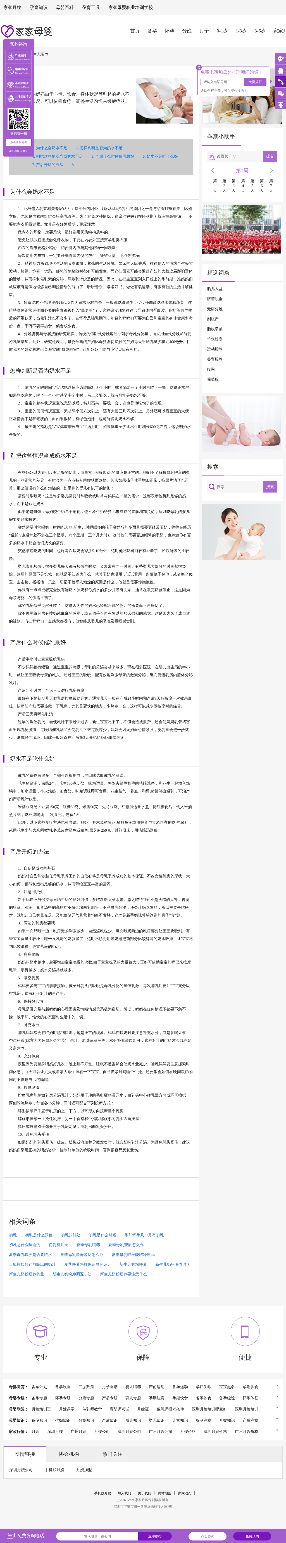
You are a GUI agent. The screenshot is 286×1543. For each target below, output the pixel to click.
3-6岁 (260, 31)
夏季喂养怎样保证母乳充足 (87, 1265)
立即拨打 (155, 1536)
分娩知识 (86, 1421)
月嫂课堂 (67, 1409)
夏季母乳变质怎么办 (126, 1245)
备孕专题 (39, 1398)
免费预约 (252, 1536)
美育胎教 (215, 360)
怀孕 (169, 31)
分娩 (187, 31)
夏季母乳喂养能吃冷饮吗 (133, 1255)
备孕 (152, 31)
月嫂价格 (188, 1432)
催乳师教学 (92, 1409)
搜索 (270, 487)
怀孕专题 (63, 1398)
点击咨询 (207, 1536)
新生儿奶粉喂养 (133, 1265)
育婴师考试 (119, 1409)
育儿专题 (133, 1398)
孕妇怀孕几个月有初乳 (144, 1235)
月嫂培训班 (41, 1409)
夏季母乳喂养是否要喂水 (30, 1255)
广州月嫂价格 (246, 1432)
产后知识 (110, 1421)
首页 (135, 31)
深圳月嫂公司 (129, 1432)
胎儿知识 (133, 1421)
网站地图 (164, 1493)
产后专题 (110, 1398)
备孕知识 (39, 1421)
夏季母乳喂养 (88, 1245)
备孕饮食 (63, 1387)
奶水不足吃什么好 (162, 157)
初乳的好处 (70, 1235)
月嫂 (35, 1432)
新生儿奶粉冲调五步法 (72, 1274)
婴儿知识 (157, 1421)
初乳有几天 (58, 1245)
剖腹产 (213, 319)
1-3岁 (241, 31)
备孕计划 (39, 1387)
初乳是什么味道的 (24, 1245)
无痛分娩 (215, 309)
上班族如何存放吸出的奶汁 (32, 1265)
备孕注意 (203, 1421)
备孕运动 (180, 1387)
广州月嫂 (78, 1432)
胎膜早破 (215, 329)
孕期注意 (157, 1398)
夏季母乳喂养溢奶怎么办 (81, 1255)
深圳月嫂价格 (215, 1432)
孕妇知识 (63, 1421)
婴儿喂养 (133, 1387)
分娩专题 (86, 1398)
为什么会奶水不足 (51, 148)
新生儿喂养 (39, 55)
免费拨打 (255, 82)
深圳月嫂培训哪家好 (209, 1409)
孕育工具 (91, 7)
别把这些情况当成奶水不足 (59, 157)
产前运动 (157, 1387)
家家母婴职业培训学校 (130, 7)
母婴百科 (65, 7)
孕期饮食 (250, 1387)
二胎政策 (86, 1387)
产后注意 (250, 1421)
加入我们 (124, 1493)
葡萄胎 (213, 380)
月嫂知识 (227, 1421)
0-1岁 (222, 31)
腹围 (211, 370)
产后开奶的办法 (49, 165)
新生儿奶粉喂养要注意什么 (123, 1274)
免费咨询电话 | (33, 1535)
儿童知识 (180, 1421)
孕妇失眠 (203, 1387)
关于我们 (144, 1493)
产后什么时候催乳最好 (114, 157)
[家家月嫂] (280, 70)
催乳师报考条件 (170, 1409)
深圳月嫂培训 (246, 1409)
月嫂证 (143, 1409)
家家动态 (185, 1493)
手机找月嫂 (54, 1470)
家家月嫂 (12, 7)
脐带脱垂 (215, 299)
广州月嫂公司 (160, 1432)
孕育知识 (38, 7)
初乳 (13, 1235)
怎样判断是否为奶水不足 (101, 148)
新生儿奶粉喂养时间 (172, 1265)
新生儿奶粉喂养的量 (26, 1274)
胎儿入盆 (215, 289)
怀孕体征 (250, 1398)
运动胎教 (215, 349)
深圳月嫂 (55, 1432)
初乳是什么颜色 (39, 1235)
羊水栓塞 (215, 339)
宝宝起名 (227, 1387)
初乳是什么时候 (102, 1235)
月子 (204, 31)
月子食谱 (110, 1387)
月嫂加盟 (84, 1470)
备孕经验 (227, 1398)
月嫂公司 (102, 1432)
